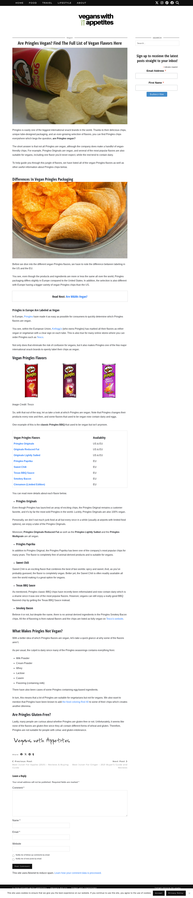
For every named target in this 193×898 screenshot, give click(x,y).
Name (16, 820)
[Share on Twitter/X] (26, 754)
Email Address (156, 71)
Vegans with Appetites (33, 888)
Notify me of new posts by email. (29, 859)
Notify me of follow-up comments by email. (33, 855)
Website (16, 843)
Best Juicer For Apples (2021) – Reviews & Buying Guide (40, 764)
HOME (20, 3)
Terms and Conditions (84, 888)
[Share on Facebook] (22, 754)
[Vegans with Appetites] (96, 20)
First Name (156, 82)
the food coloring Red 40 (75, 702)
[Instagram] (162, 3)
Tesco (40, 337)
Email (16, 832)
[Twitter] (157, 3)
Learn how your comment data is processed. (77, 873)
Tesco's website (114, 618)
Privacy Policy (59, 888)
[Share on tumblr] (33, 754)
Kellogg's (57, 328)
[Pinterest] (167, 3)
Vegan (70, 38)
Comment (18, 787)
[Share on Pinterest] (30, 754)
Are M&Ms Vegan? (76, 297)
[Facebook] (172, 3)
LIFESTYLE (64, 3)
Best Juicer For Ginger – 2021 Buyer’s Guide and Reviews (99, 764)
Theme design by (168, 888)
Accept (158, 893)
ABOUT (81, 3)
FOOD (33, 3)
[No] (189, 893)
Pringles (28, 316)
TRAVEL (47, 3)
